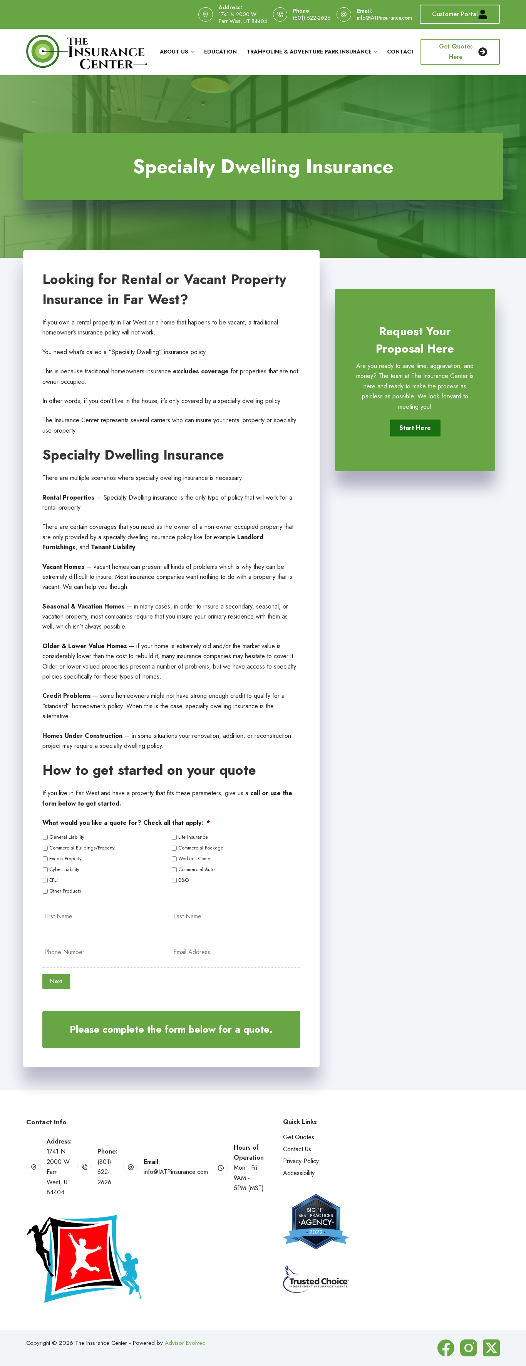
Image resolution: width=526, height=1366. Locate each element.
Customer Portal (455, 14)
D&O (183, 880)
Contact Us (297, 1149)
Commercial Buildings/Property (82, 847)
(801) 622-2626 (312, 18)
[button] (415, 428)
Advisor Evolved (185, 1343)
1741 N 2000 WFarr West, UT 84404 (243, 17)
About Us (174, 51)
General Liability (66, 837)
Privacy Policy (301, 1161)
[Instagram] (468, 1347)
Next (56, 981)
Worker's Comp (194, 858)
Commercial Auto (196, 869)
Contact (401, 51)
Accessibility (299, 1173)
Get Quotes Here (455, 51)
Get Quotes (298, 1137)
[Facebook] (445, 1347)
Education (220, 51)
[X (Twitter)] (491, 1347)
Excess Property (65, 858)
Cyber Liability (64, 869)
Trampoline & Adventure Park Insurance (309, 51)
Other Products (65, 891)
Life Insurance (193, 837)
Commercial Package (200, 847)
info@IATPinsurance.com (384, 18)
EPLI (53, 880)
